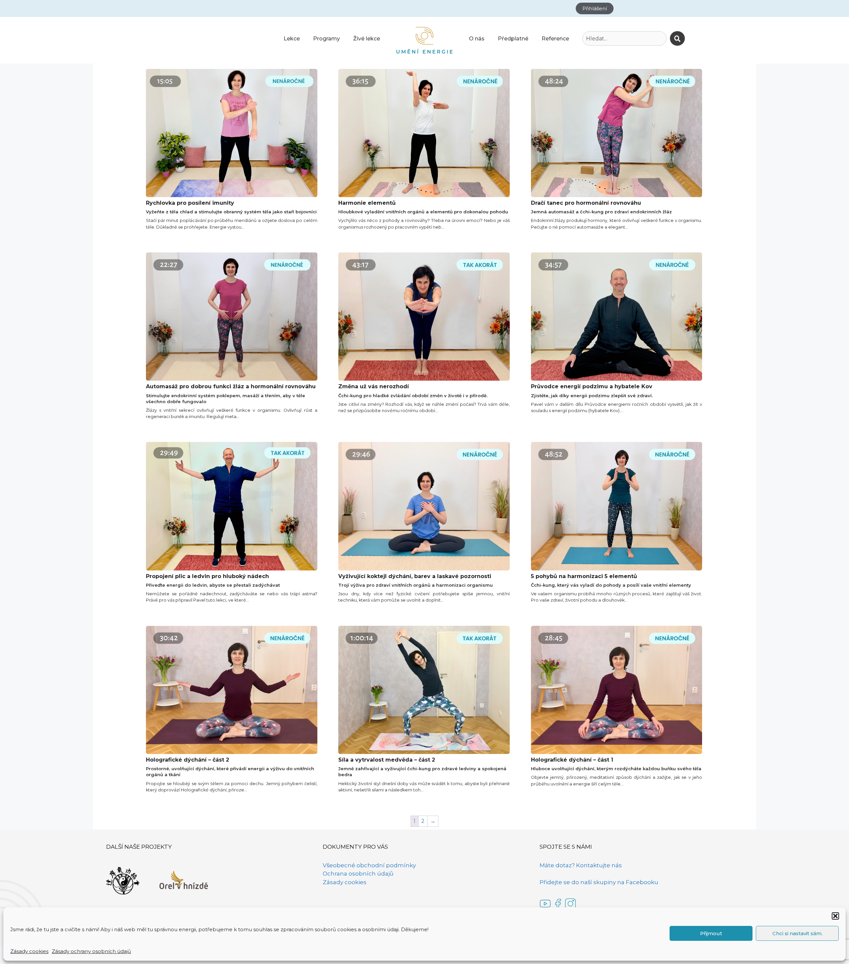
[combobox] (624, 38)
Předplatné (513, 38)
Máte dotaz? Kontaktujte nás (581, 865)
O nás (477, 38)
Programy (326, 38)
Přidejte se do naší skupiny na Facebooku (599, 882)
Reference (555, 38)
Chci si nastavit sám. (797, 933)
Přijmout (711, 933)
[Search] (677, 38)
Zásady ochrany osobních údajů (91, 951)
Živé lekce (366, 38)
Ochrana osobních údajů (358, 873)
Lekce (292, 38)
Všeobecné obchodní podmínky (369, 865)
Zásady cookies (29, 951)
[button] (835, 916)
